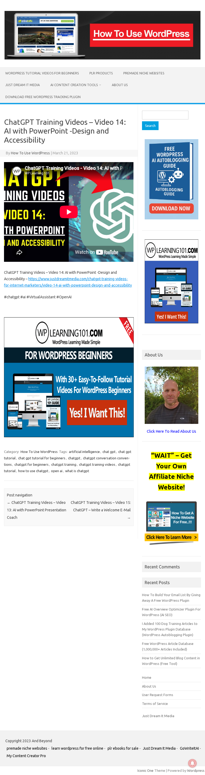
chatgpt (74, 458)
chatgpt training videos (97, 464)
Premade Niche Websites (143, 73)
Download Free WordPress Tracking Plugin (43, 97)
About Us (120, 85)
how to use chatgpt (33, 471)
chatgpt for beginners (31, 464)
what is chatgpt (77, 471)
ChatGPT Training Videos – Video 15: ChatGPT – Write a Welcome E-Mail (101, 510)
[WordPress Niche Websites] (102, 58)
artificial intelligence (84, 451)
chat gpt (109, 451)
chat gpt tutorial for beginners (41, 458)
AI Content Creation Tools (74, 85)
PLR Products (101, 73)
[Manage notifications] (192, 763)
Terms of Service (155, 703)
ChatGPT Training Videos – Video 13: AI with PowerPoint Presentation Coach (36, 510)
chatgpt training (63, 464)
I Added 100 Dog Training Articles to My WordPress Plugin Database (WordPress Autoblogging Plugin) (170, 629)
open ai (56, 471)
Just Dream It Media (22, 85)
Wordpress (195, 770)
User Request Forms (157, 695)
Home (146, 677)
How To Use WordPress (30, 153)
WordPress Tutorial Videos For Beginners (42, 73)
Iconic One (145, 770)
